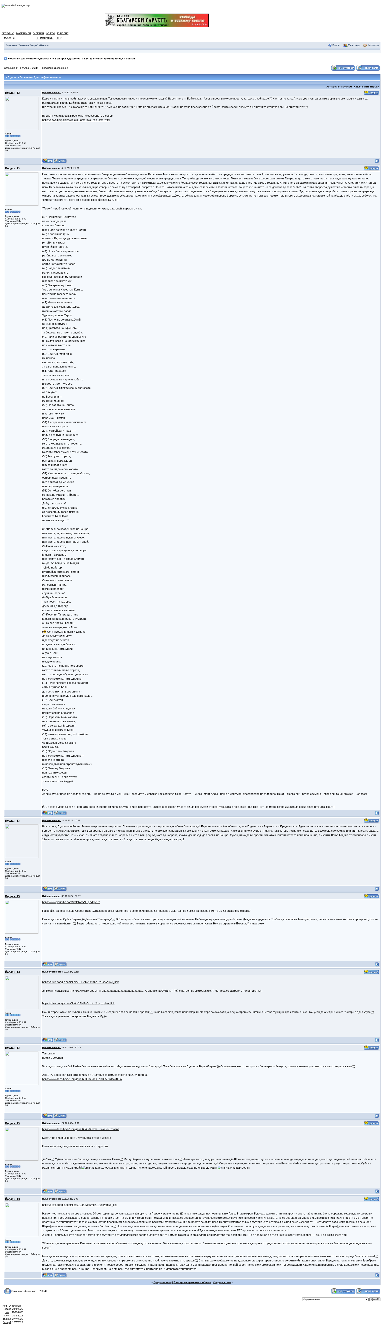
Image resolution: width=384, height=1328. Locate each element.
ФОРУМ (50, 33)
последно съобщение (54, 68)
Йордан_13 (12, 92)
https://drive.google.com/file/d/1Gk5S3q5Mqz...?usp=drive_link (79, 1204)
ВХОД (59, 38)
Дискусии (45, 58)
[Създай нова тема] (368, 67)
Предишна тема (163, 1282)
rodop (7, 1315)
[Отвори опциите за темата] (7, 1290)
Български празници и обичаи (116, 58)
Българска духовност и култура (74, 58)
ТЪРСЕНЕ (62, 33)
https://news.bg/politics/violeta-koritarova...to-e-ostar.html (76, 120)
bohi (7, 1312)
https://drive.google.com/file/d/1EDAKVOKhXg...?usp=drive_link (80, 982)
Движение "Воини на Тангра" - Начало (27, 45)
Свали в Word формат (366, 86)
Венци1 (7, 1322)
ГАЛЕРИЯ (38, 33)
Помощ (336, 45)
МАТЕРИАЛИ (23, 33)
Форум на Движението (22, 58)
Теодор (7, 1309)
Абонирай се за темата (339, 86)
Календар (373, 45)
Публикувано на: (51, 92)
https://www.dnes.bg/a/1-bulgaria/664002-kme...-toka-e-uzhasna (80, 1129)
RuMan (7, 1319)
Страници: (10, 68)
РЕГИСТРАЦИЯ (45, 38)
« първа (24, 68)
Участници (354, 45)
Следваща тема (222, 1282)
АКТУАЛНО (8, 33)
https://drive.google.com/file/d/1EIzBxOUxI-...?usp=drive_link (78, 1003)
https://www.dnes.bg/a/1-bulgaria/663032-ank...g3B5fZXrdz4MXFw (82, 1079)
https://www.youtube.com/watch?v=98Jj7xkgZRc (71, 902)
